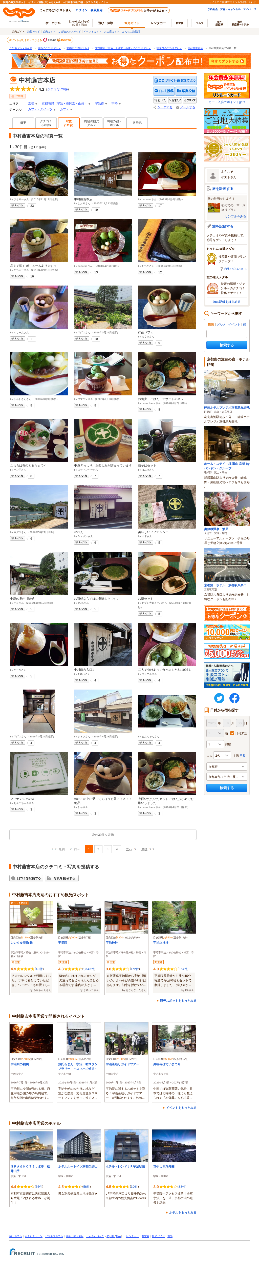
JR (108, 1236)
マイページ (249, 9)
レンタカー (158, 23)
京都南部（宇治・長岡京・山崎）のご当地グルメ (123, 48)
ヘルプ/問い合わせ (245, 2)
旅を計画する (222, 188)
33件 (181, 1186)
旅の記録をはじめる (227, 302)
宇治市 (99, 103)
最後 (144, 849)
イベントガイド (92, 31)
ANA (118, 1236)
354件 (183, 969)
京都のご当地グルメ (78, 48)
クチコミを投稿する (164, 91)
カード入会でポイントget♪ (227, 102)
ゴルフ (199, 23)
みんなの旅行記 (131, 31)
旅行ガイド (33, 31)
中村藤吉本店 (195, 48)
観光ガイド (49, 31)
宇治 (115, 103)
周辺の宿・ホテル (114, 123)
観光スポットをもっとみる (178, 1000)
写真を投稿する (186, 91)
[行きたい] (175, 100)
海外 (219, 23)
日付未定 (241, 733)
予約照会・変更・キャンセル (224, 9)
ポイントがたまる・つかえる (25, 40)
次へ (129, 849)
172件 (135, 969)
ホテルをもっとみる (183, 1212)
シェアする (164, 107)
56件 (86, 1186)
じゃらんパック (79, 22)
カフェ (64, 109)
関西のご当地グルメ (49, 48)
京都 (31, 103)
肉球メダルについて (235, 268)
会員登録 (97, 10)
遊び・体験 (105, 23)
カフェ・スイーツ (40, 109)
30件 (134, 1186)
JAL (112, 1236)
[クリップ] (190, 100)
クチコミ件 (57, 89)
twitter (219, 698)
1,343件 (88, 969)
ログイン (82, 10)
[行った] (160, 100)
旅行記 (137, 123)
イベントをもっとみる (181, 1108)
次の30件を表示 (103, 835)
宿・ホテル (15, 1236)
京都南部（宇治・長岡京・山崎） (64, 103)
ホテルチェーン (33, 1236)
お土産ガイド (111, 31)
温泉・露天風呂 (74, 1236)
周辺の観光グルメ (91, 123)
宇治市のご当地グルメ (169, 48)
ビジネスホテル (54, 1236)
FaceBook (234, 698)
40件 (39, 969)
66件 (39, 1186)
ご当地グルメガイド (69, 31)
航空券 (179, 23)
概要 (23, 123)
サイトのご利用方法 (220, 2)
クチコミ (46, 123)
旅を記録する (222, 226)
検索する (227, 345)
